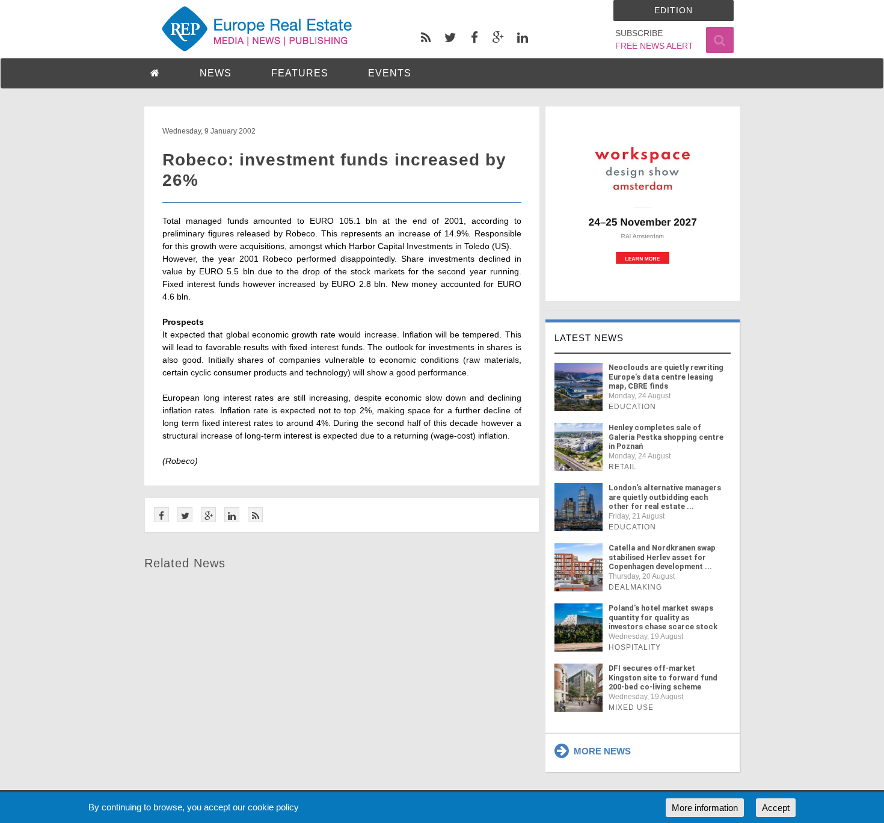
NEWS (216, 73)
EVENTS (389, 73)
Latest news (589, 338)
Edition (673, 10)
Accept (776, 808)
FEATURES (299, 73)
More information (705, 808)
